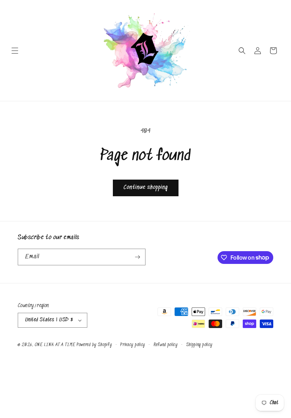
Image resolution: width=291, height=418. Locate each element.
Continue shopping (145, 187)
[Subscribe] (137, 257)
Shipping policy (199, 345)
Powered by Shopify (94, 345)
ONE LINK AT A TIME (55, 345)
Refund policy (166, 345)
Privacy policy (132, 345)
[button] (15, 50)
